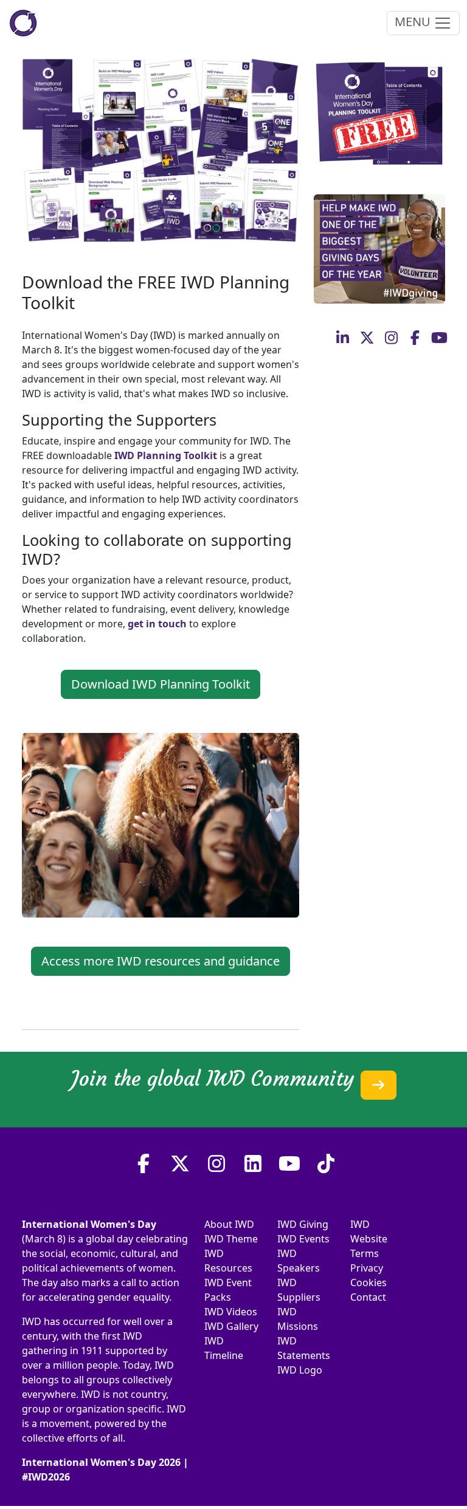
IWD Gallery (231, 1326)
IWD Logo (299, 1370)
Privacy (366, 1268)
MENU (414, 21)
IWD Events (303, 1238)
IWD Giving (302, 1224)
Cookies (368, 1282)
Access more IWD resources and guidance (160, 961)
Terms (364, 1253)
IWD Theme (231, 1238)
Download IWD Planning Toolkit (160, 684)
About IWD (229, 1224)
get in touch (157, 623)
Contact (368, 1297)
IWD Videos (230, 1311)
